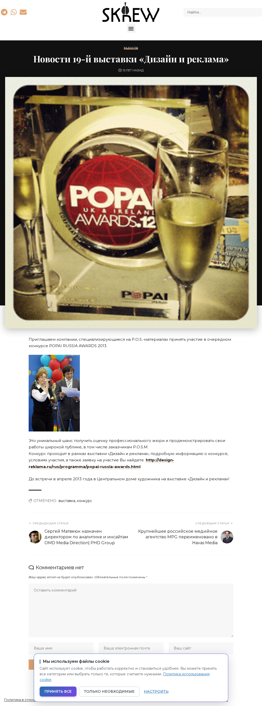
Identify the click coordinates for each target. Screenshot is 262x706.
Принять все (58, 691)
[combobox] (222, 12)
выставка (67, 500)
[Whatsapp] (13, 12)
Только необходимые (109, 691)
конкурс (84, 500)
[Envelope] (23, 12)
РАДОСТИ (131, 48)
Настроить (156, 691)
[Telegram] (4, 12)
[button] (131, 28)
